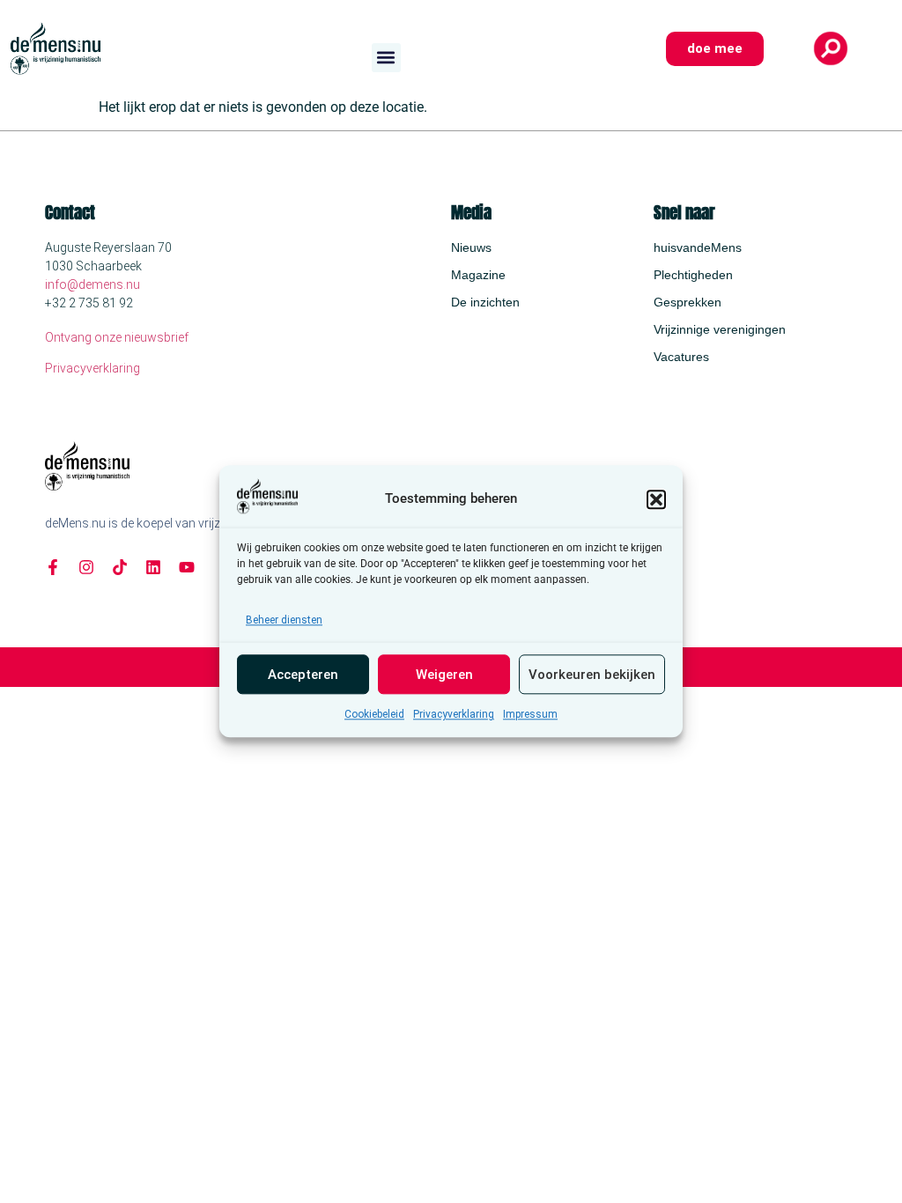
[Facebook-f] (53, 567)
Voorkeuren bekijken (592, 675)
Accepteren (303, 675)
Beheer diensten (284, 621)
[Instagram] (86, 567)
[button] (656, 499)
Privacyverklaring (453, 715)
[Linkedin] (153, 567)
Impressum (530, 715)
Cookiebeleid (374, 715)
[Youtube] (187, 567)
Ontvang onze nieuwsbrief (117, 337)
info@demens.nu (92, 284)
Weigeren (444, 675)
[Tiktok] (120, 567)
